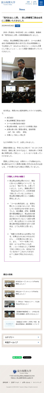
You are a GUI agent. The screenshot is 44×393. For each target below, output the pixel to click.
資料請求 (5, 382)
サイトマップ (37, 382)
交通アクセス (15, 382)
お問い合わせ (26, 382)
